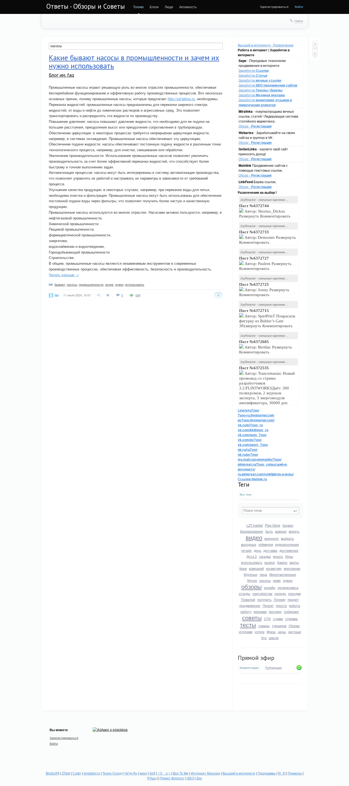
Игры (289, 556)
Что (264, 637)
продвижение (249, 605)
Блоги (154, 6)
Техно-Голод (112, 773)
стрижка (291, 618)
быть (269, 531)
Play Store (272, 525)
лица (263, 574)
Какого (282, 562)
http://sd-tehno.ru (181, 98)
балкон (287, 525)
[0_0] (281, 773)
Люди (169, 6)
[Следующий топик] (315, 53)
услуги (259, 631)
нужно (288, 580)
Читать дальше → (64, 274)
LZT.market (254, 525)
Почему (279, 599)
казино (269, 562)
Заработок (254, 70)
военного (271, 538)
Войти (299, 6)
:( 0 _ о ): (164, 773)
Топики (138, 6)
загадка (265, 556)
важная (281, 531)
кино (143, 773)
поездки (294, 593)
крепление (292, 568)
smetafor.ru (92, 773)
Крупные (250, 574)
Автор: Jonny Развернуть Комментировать (264, 289)
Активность (188, 6)
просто (281, 605)
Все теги (245, 494)
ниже (277, 580)
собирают (291, 611)
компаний (256, 568)
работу (245, 611)
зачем (109, 284)
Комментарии (249, 667)
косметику (274, 568)
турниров (279, 625)
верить (294, 531)
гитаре (246, 550)
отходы (244, 593)
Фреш (271, 631)
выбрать (287, 538)
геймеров (265, 544)
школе (274, 637)
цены (282, 631)
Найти (298, 21)
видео (254, 537)
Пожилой (248, 599)
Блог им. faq (61, 75)
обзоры (251, 586)
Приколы (295, 773)
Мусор (252, 580)
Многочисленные (282, 574)
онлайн (269, 587)
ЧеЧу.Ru (130, 773)
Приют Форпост (172, 778)
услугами (245, 631)
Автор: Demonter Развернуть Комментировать (267, 237)
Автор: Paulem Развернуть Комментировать (265, 263)
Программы (267, 773)
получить (264, 599)
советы (252, 617)
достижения (288, 550)
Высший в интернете (238, 773)
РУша (151, 778)
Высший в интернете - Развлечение (266, 45)
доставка (270, 550)
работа (294, 605)
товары (264, 625)
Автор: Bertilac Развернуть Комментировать (265, 347)
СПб (267, 618)
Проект (268, 605)
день (257, 550)
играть (278, 556)
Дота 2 (251, 556)
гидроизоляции (287, 544)
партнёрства (262, 593)
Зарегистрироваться (274, 6)
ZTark (66, 773)
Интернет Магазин (205, 773)
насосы (265, 580)
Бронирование (251, 531)
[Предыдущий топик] (315, 44)
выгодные (248, 544)
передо (280, 593)
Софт (77, 773)
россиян (275, 611)
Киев (243, 568)
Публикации (273, 668)
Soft (152, 773)
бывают (60, 284)
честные (294, 631)
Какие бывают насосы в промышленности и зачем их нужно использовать (134, 61)
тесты (248, 624)
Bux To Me (180, 773)
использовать (251, 562)
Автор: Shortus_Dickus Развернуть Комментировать (265, 211)
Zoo (199, 778)
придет (293, 599)
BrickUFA (52, 773)
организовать (288, 587)
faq (57, 294)
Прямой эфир (256, 658)
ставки (278, 618)
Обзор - (255, 126)
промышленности (91, 284)
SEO (190, 778)
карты (294, 562)
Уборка (294, 625)
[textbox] (270, 510)
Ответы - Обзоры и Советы (85, 6)
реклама (260, 611)
